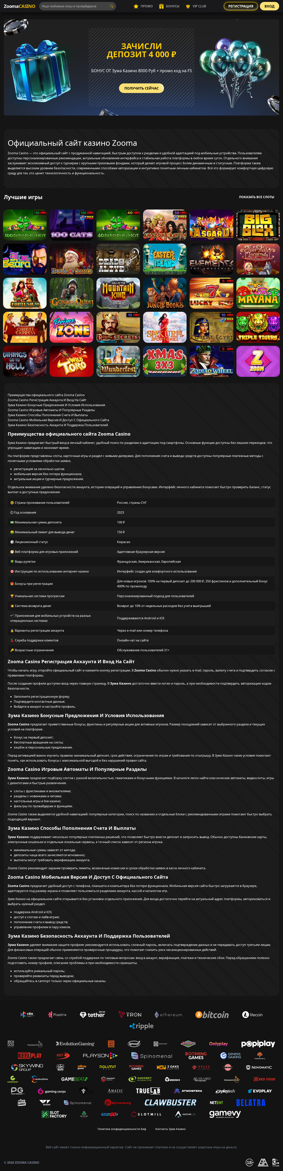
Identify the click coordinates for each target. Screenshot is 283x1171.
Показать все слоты (256, 197)
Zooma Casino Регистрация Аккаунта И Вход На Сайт (47, 400)
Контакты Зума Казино (170, 1129)
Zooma (19, 6)
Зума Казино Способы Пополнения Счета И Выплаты (48, 415)
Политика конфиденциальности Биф (122, 1129)
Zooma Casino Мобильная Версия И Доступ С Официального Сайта (58, 420)
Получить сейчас (141, 88)
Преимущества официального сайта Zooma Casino (46, 395)
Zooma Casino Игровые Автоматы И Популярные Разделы (51, 410)
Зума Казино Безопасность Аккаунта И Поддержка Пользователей (58, 425)
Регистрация (240, 6)
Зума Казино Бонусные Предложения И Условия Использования (56, 405)
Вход (270, 6)
